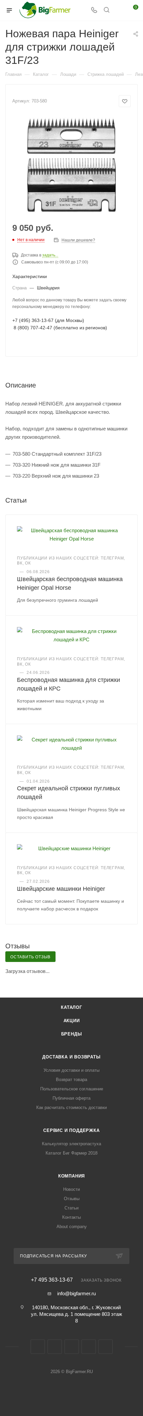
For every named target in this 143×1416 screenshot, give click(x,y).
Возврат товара (71, 1079)
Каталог (71, 1007)
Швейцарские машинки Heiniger (61, 888)
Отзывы (71, 1198)
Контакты (71, 1217)
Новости (71, 1189)
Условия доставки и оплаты (71, 1070)
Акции (72, 1020)
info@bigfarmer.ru (76, 1293)
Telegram (55, 1346)
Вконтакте (38, 1346)
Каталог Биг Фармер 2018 (71, 1153)
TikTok (105, 1346)
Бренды (71, 1033)
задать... (50, 255)
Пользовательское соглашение (71, 1088)
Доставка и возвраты (71, 1056)
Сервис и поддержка (71, 1130)
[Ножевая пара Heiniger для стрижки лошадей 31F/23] (71, 165)
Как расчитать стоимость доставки (71, 1107)
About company (72, 1226)
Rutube (88, 1346)
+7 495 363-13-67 (52, 1280)
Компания (71, 1176)
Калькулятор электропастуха (71, 1143)
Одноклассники (72, 1346)
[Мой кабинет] (119, 10)
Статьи (71, 1207)
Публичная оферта (71, 1098)
